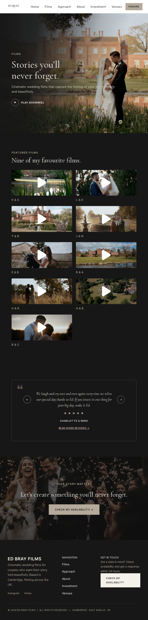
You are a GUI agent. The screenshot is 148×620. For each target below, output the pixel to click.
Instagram (13, 593)
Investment (98, 6)
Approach (64, 6)
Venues (117, 6)
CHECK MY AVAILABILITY (115, 580)
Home (35, 6)
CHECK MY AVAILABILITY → (74, 509)
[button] (42, 182)
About (81, 6)
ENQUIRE (134, 6)
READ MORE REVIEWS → (74, 428)
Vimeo (28, 593)
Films (48, 6)
